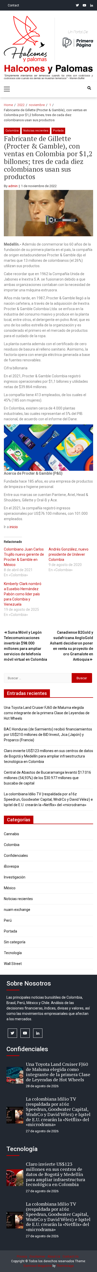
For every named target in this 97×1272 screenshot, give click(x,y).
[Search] (89, 88)
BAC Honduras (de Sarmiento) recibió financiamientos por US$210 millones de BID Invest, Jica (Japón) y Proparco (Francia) (48, 734)
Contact (13, 5)
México (10, 888)
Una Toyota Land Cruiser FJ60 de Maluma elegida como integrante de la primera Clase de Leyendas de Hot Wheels (46, 712)
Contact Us (71, 1256)
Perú (8, 920)
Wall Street (13, 964)
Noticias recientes (35, 130)
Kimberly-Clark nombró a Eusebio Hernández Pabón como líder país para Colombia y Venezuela (22, 594)
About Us (53, 1256)
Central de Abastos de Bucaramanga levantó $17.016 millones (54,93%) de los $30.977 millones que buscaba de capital (47, 777)
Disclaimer (37, 1256)
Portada (58, 130)
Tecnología (13, 953)
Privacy (22, 1256)
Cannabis (11, 834)
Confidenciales (16, 855)
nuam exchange (17, 910)
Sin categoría (14, 942)
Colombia (12, 130)
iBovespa (11, 866)
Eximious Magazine (38, 1266)
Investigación (14, 877)
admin (13, 186)
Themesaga (65, 1266)
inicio (14, 527)
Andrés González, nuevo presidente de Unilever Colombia (68, 554)
